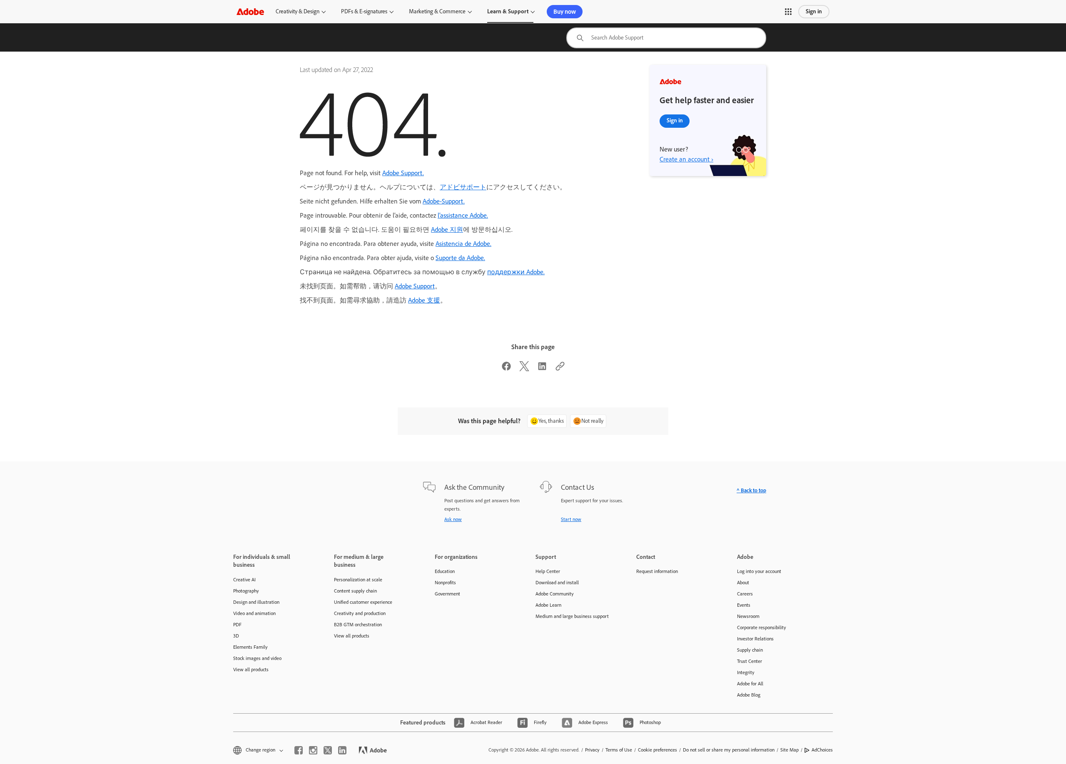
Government (447, 594)
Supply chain (750, 650)
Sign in (814, 11)
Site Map (789, 750)
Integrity (746, 672)
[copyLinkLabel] (560, 369)
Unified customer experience (363, 602)
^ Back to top (751, 490)
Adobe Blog (748, 695)
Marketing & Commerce (437, 11)
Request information (657, 571)
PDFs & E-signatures (364, 11)
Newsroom (748, 616)
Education (445, 571)
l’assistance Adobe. (463, 215)
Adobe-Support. (444, 201)
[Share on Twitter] (524, 369)
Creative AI (244, 580)
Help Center (547, 571)
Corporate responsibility (761, 627)
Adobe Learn (548, 605)
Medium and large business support (572, 616)
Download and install (557, 582)
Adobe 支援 (424, 300)
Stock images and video (257, 658)
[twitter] (328, 750)
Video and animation (254, 613)
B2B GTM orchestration (358, 625)
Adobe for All (750, 684)
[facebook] (298, 750)
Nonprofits (445, 582)
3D (236, 636)
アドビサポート (463, 187)
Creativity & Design (297, 11)
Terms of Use (618, 750)
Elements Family (250, 647)
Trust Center (749, 661)
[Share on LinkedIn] (542, 369)
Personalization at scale (358, 580)
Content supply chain (355, 591)
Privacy (592, 750)
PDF (237, 625)
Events (743, 605)
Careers (745, 594)
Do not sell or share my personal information (729, 750)
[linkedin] (342, 750)
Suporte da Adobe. (460, 258)
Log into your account (759, 571)
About (743, 582)
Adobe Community (554, 594)
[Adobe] (250, 11)
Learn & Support (507, 11)
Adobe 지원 (447, 229)
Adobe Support (415, 286)
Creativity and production (360, 613)
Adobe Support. (403, 173)
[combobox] (666, 37)
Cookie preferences (657, 750)
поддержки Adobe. (516, 272)
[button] (788, 11)
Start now (571, 519)
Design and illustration (256, 602)
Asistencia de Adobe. (463, 244)
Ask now (453, 519)
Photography (246, 591)
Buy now (564, 11)
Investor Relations (755, 639)
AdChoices (822, 750)
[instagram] (313, 750)
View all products (251, 669)
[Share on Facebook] (506, 369)
